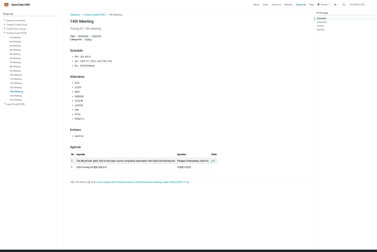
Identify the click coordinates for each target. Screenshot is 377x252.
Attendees (322, 22)
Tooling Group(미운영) (94, 14)
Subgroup (75, 14)
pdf (213, 160)
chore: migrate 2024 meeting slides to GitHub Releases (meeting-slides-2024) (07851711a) (142, 182)
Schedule (321, 18)
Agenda (320, 29)
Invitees (320, 26)
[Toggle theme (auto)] (336, 5)
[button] (323, 5)
